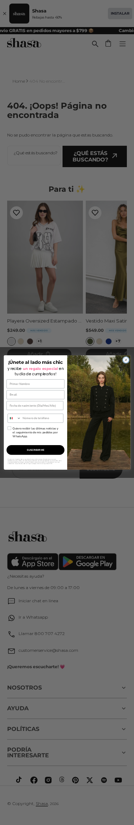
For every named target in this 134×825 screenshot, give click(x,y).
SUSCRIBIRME (35, 450)
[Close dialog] (126, 360)
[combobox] (14, 418)
